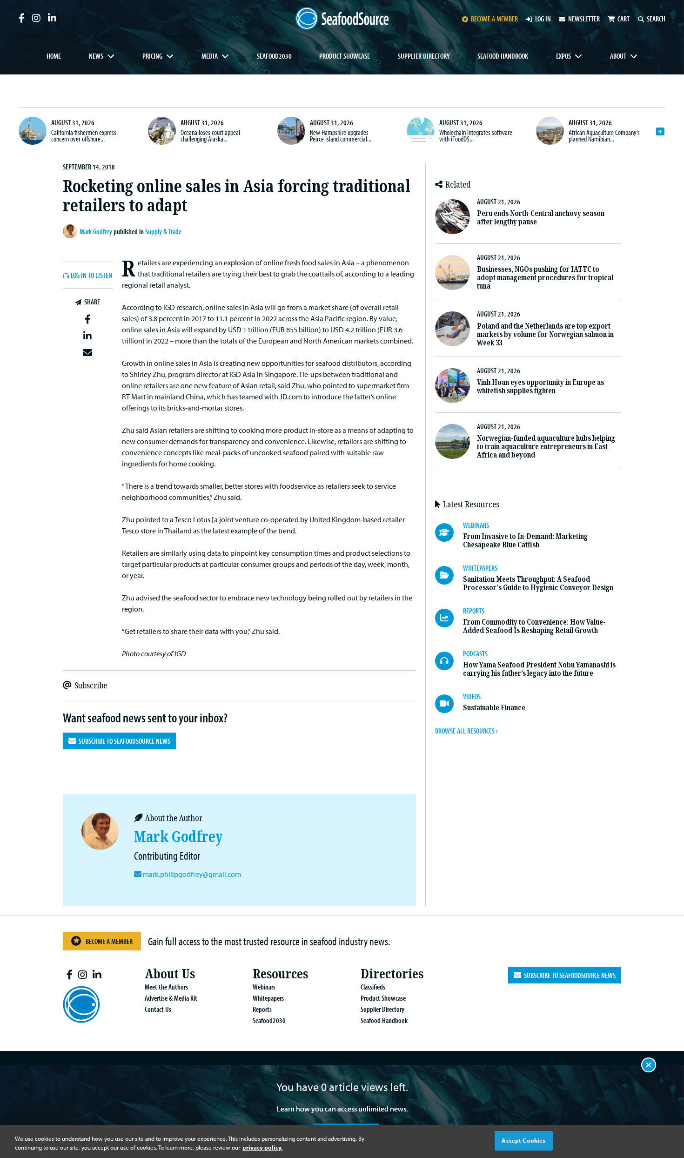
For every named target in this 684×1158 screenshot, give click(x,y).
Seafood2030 (274, 56)
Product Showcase (344, 56)
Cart (623, 18)
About (618, 56)
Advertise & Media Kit (171, 998)
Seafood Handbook (502, 56)
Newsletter (584, 18)
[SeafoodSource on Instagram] (36, 18)
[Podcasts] (449, 661)
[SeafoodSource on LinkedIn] (52, 18)
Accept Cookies (523, 1140)
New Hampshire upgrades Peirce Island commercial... (340, 135)
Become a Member (109, 941)
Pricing (152, 56)
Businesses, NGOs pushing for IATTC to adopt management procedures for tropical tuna (545, 277)
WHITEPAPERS (480, 567)
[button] (88, 319)
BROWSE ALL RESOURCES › (466, 730)
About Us (170, 973)
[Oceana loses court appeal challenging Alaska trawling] (162, 131)
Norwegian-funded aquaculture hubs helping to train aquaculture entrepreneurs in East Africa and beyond (546, 446)
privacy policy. (262, 1147)
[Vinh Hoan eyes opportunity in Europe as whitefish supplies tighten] (452, 385)
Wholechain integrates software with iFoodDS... (475, 135)
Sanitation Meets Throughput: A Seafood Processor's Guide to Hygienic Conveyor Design (538, 583)
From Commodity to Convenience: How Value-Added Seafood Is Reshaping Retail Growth (534, 626)
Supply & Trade (163, 231)
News (96, 56)
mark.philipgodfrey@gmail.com (192, 874)
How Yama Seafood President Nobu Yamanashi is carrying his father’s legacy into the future (539, 669)
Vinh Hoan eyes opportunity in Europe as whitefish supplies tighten (540, 386)
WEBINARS (476, 525)
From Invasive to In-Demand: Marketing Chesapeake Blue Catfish (525, 540)
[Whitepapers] (449, 575)
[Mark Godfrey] (71, 231)
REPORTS (473, 610)
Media (209, 56)
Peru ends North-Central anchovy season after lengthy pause (540, 217)
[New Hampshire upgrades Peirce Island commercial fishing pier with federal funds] (291, 131)
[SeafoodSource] (342, 18)
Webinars (264, 986)
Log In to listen (91, 275)
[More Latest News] (660, 131)
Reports (262, 1009)
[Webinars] (449, 532)
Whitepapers (268, 998)
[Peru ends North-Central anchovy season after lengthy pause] (452, 216)
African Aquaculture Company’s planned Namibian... (604, 135)
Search (656, 18)
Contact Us (158, 1009)
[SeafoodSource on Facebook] (22, 18)
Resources (280, 973)
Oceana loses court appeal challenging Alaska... (210, 135)
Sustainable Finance (494, 707)
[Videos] (449, 703)
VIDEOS (472, 696)
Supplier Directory (423, 56)
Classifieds (373, 986)
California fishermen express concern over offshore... (83, 135)
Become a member (494, 18)
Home (54, 56)
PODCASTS (475, 653)
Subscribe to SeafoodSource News (123, 741)
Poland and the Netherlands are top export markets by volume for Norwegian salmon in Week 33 (545, 334)
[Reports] (449, 618)
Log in (543, 18)
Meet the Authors (166, 986)
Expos (563, 56)
